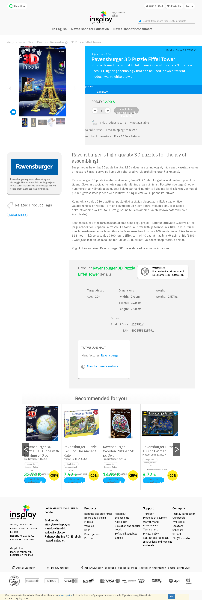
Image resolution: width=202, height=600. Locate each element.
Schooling (178, 530)
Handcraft (121, 513)
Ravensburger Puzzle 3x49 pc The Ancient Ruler (80, 451)
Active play (121, 521)
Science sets (122, 517)
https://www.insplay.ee (57, 524)
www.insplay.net (55, 540)
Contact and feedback (156, 537)
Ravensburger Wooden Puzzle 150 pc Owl (118, 451)
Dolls (87, 530)
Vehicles (89, 525)
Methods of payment (155, 517)
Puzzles (42, 42)
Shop (31, 42)
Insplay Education (25, 567)
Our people (178, 517)
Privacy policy (151, 533)
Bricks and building (95, 517)
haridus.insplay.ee (55, 532)
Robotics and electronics (98, 513)
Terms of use (150, 529)
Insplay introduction (183, 513)
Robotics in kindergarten (153, 567)
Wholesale (178, 521)
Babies (119, 537)
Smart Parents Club (179, 567)
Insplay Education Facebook (99, 567)
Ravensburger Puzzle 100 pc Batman (159, 448)
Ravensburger (110, 355)
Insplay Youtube (60, 567)
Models (88, 521)
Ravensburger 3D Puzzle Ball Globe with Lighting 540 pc (41, 451)
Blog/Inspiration (181, 538)
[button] (11, 86)
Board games (92, 534)
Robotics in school (127, 567)
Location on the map (21, 554)
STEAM (176, 534)
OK (171, 596)
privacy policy (65, 595)
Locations (177, 525)
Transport (148, 513)
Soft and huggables (126, 533)
